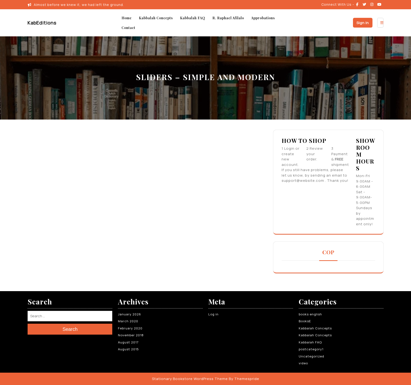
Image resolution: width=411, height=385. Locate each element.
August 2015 (128, 349)
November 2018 (131, 335)
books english (310, 314)
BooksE (305, 321)
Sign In (363, 22)
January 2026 (129, 314)
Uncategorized (311, 356)
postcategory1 (311, 349)
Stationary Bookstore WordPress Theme (190, 378)
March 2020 (128, 321)
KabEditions (42, 22)
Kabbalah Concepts (156, 18)
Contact (128, 27)
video (303, 363)
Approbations (263, 18)
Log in (213, 314)
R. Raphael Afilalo (228, 18)
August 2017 (128, 342)
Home (127, 18)
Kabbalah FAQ (192, 18)
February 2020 (130, 328)
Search (70, 329)
